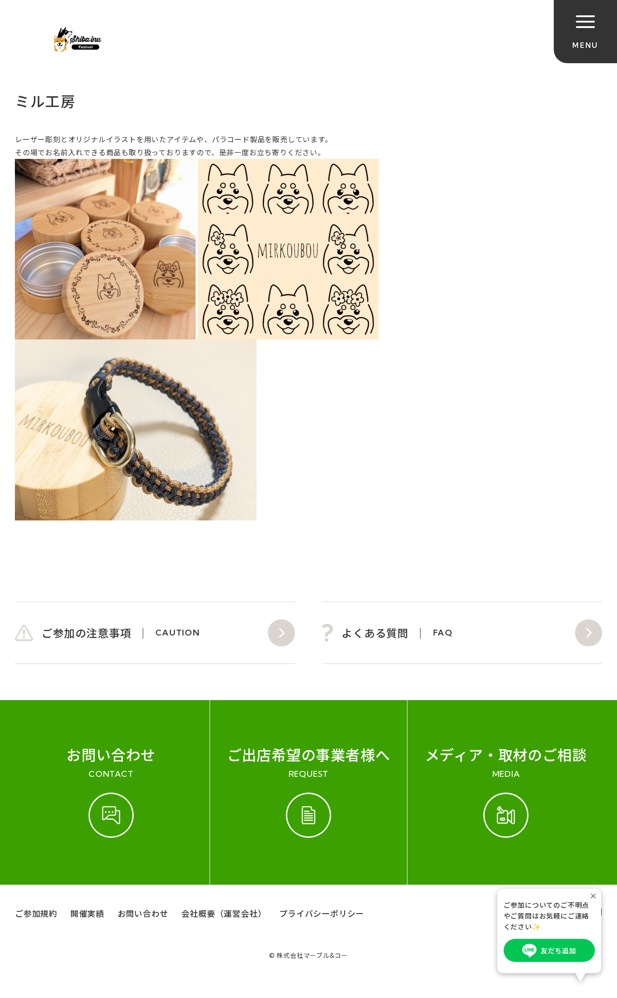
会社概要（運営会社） (223, 913)
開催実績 (87, 913)
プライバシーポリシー (321, 913)
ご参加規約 (36, 913)
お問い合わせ (142, 913)
